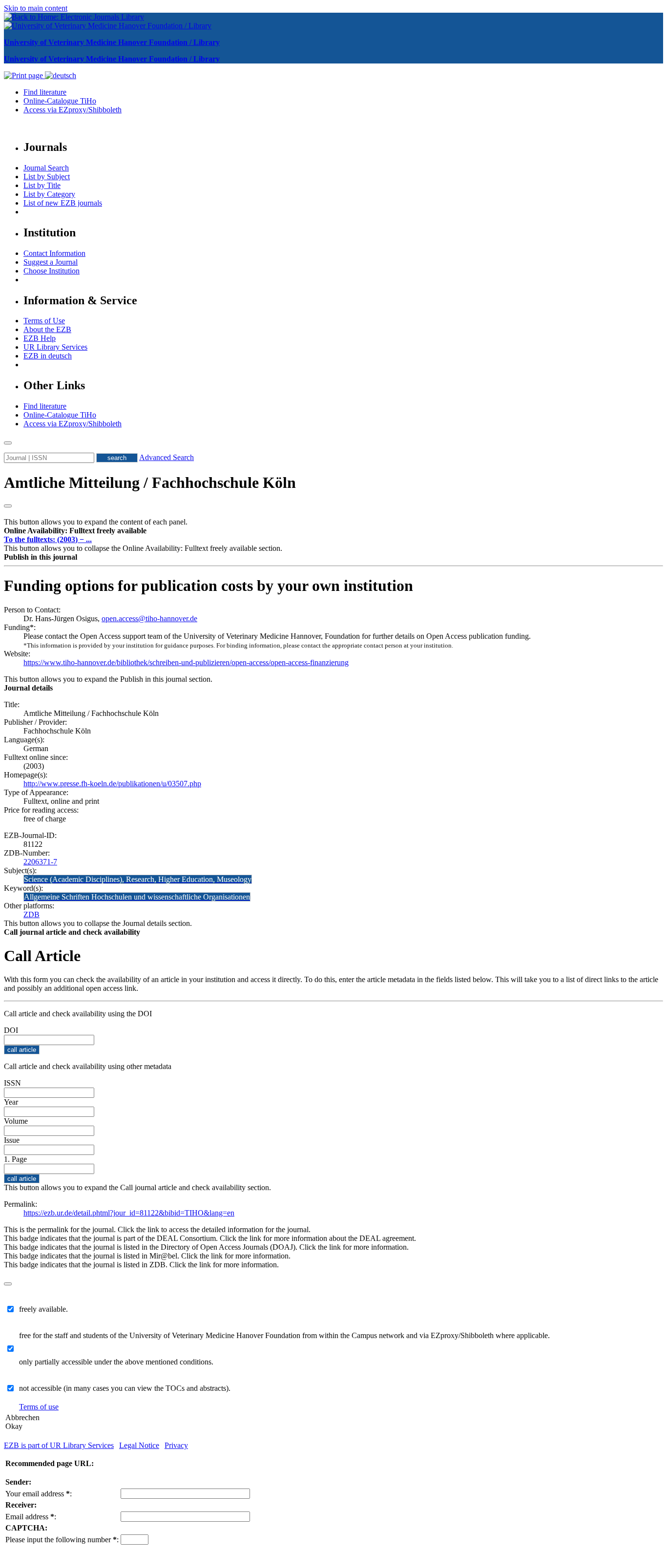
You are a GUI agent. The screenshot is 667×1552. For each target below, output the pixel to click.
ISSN (12, 1083)
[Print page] (24, 75)
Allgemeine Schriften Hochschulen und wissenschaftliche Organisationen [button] (137, 897)
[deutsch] (60, 75)
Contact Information (54, 253)
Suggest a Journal (50, 262)
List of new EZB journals (62, 203)
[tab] (333, 530)
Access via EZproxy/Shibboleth (72, 109)
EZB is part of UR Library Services (59, 1445)
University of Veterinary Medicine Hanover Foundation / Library (112, 42)
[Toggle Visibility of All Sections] (8, 505)
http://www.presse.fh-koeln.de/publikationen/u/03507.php (112, 783)
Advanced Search (166, 457)
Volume (16, 1121)
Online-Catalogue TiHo (59, 101)
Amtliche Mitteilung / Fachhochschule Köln (150, 482)
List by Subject (46, 176)
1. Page (15, 1159)
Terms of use (39, 1407)
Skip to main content (35, 8)
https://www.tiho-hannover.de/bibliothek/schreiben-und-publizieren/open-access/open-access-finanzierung (186, 662)
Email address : (30, 1516)
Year (11, 1102)
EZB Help (39, 338)
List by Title (42, 185)
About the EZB (47, 329)
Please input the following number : (62, 1539)
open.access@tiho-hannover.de (149, 618)
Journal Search (46, 168)
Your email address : (38, 1493)
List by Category (49, 194)
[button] (75, 530)
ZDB (31, 914)
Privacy (176, 1445)
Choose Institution (51, 271)
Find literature (44, 92)
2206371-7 (40, 862)
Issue (12, 1140)
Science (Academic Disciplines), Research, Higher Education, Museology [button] (137, 879)
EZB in (47, 356)
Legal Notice (139, 1445)
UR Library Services (55, 347)
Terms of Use (44, 320)
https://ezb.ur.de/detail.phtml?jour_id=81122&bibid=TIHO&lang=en (128, 1213)
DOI (11, 1030)
